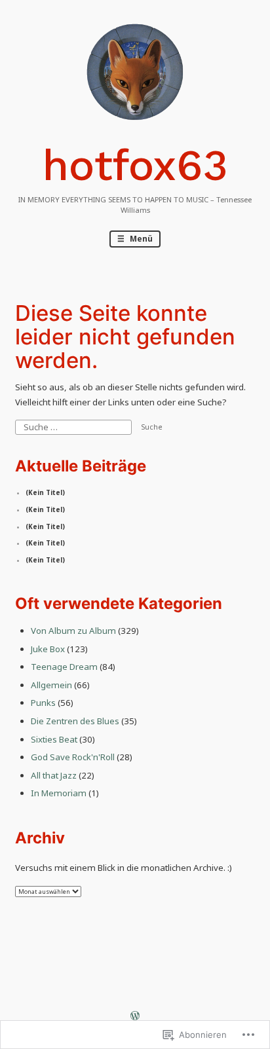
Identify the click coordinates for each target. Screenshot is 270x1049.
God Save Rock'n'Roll (73, 757)
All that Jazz (54, 775)
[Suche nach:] (74, 426)
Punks (43, 703)
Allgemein (51, 685)
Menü (140, 238)
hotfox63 (135, 165)
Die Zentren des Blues (75, 721)
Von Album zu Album (73, 630)
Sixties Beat (54, 739)
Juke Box (48, 649)
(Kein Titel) (45, 492)
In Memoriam (59, 793)
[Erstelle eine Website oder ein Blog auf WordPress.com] (135, 1017)
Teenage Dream (64, 666)
